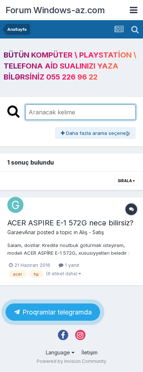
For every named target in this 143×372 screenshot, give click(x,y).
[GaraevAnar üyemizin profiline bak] (15, 205)
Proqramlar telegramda (56, 312)
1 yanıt (71, 265)
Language (59, 352)
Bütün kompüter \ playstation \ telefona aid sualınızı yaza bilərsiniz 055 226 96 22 (70, 66)
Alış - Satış (91, 232)
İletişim (89, 352)
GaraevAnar (21, 232)
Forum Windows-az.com (55, 10)
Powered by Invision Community (71, 361)
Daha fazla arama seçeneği (97, 133)
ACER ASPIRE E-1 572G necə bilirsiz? (70, 222)
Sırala (125, 180)
